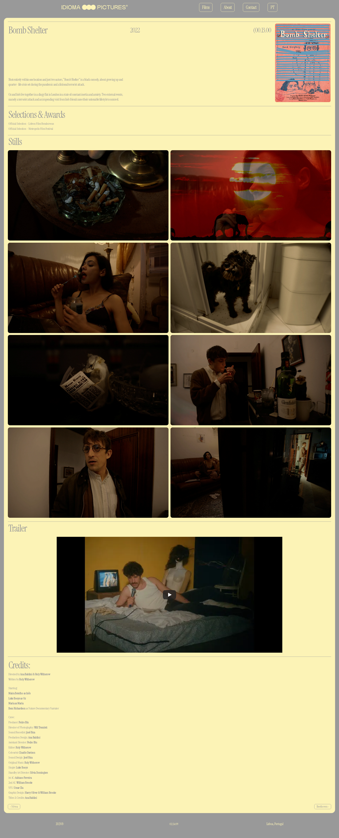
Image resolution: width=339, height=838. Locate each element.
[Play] (169, 594)
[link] (95, 7)
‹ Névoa (14, 806)
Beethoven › (323, 806)
